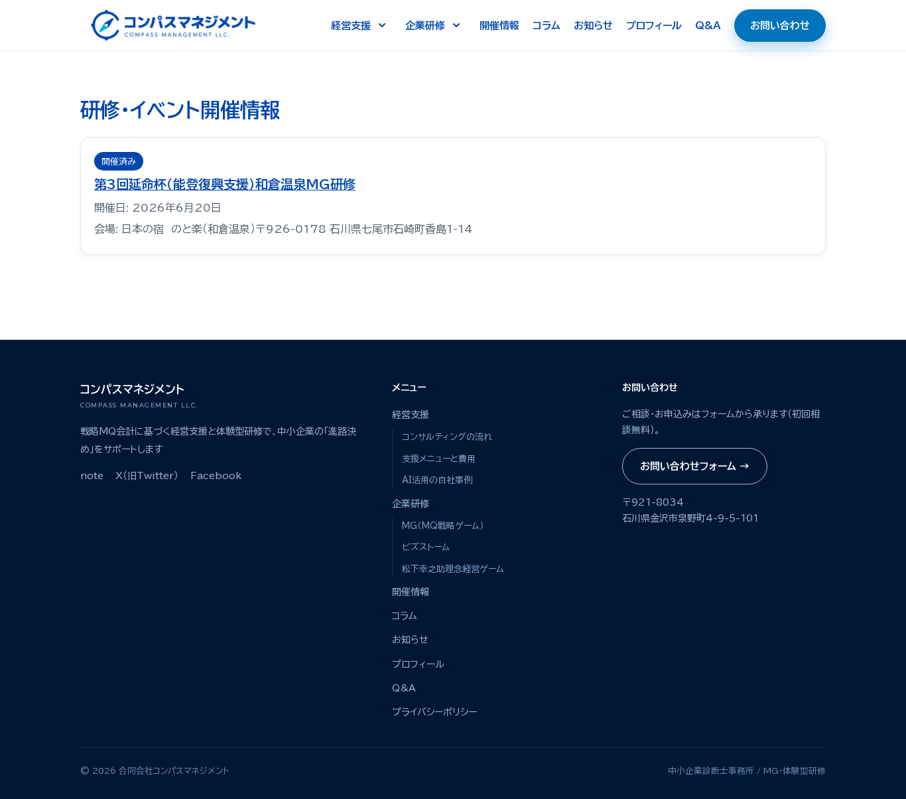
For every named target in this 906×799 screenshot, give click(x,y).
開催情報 (499, 26)
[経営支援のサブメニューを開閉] (382, 25)
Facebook (215, 475)
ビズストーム (426, 547)
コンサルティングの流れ (447, 437)
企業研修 (425, 26)
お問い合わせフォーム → (694, 466)
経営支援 (351, 26)
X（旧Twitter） (146, 475)
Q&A (708, 26)
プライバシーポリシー (434, 712)
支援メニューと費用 (439, 459)
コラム (546, 26)
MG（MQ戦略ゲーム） (443, 526)
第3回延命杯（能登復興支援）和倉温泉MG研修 (225, 184)
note (91, 475)
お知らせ (593, 26)
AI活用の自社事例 (437, 480)
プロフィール (654, 26)
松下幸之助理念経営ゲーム (453, 569)
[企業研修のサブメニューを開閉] (456, 25)
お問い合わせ (780, 26)
